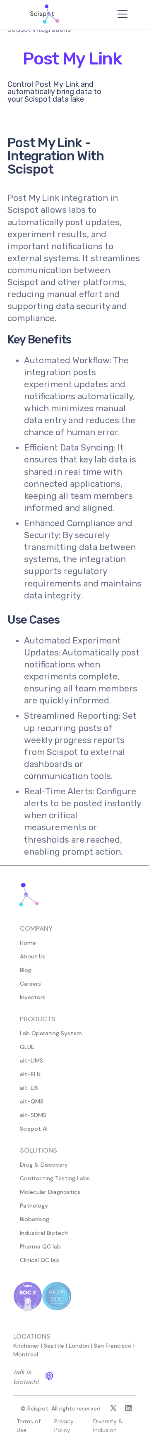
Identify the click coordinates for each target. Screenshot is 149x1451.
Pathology (34, 1205)
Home (28, 942)
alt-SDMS (33, 1115)
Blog (25, 970)
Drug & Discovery (44, 1164)
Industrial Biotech (44, 1233)
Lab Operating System (51, 1033)
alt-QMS (31, 1101)
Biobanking (34, 1219)
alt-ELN (30, 1074)
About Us (33, 956)
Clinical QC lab (39, 1260)
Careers (30, 983)
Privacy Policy (64, 1426)
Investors (33, 997)
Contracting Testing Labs (55, 1178)
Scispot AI (34, 1128)
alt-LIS (29, 1087)
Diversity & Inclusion (108, 1426)
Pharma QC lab (40, 1246)
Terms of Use (29, 1426)
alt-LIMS (31, 1060)
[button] (121, 14)
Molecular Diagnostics (50, 1192)
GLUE (27, 1047)
